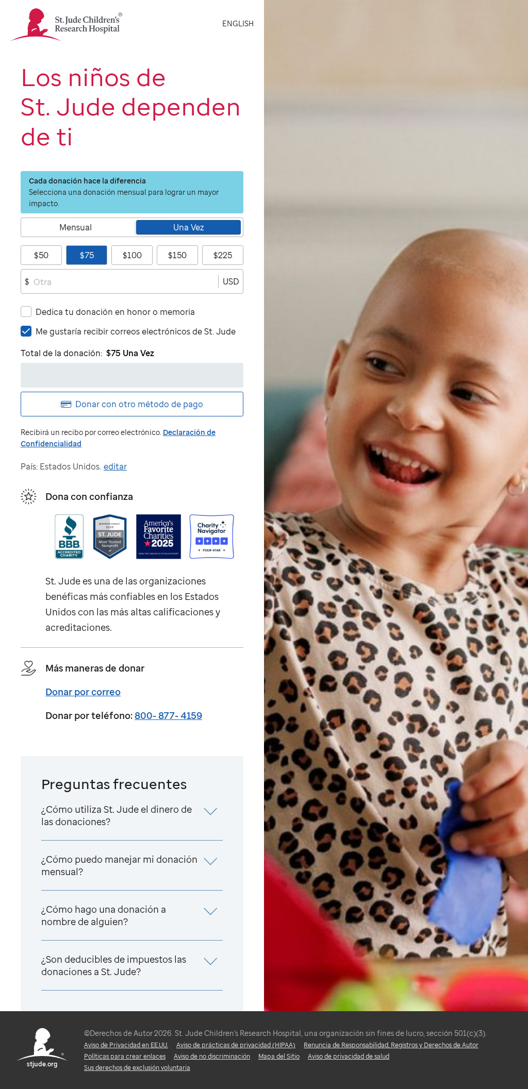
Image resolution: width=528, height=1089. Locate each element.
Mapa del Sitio (279, 1056)
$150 (177, 255)
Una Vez (188, 227)
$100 (132, 255)
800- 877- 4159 (168, 715)
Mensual (75, 227)
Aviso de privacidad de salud (348, 1056)
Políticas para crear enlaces (125, 1056)
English (238, 23)
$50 (41, 255)
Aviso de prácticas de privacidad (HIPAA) (235, 1045)
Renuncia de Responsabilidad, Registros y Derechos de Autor (391, 1045)
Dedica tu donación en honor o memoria (115, 311)
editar (115, 466)
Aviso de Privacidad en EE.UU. (126, 1045)
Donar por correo (83, 691)
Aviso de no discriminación (212, 1056)
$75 (87, 255)
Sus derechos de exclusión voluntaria (137, 1067)
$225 (222, 255)
